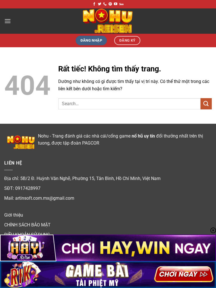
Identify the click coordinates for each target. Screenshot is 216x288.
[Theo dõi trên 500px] (121, 4)
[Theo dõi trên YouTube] (115, 4)
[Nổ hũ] (108, 21)
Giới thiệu (13, 215)
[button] (7, 21)
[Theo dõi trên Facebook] (94, 4)
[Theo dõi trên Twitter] (99, 4)
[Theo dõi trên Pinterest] (110, 4)
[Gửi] (206, 103)
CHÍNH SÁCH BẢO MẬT (27, 225)
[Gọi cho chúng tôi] (105, 4)
